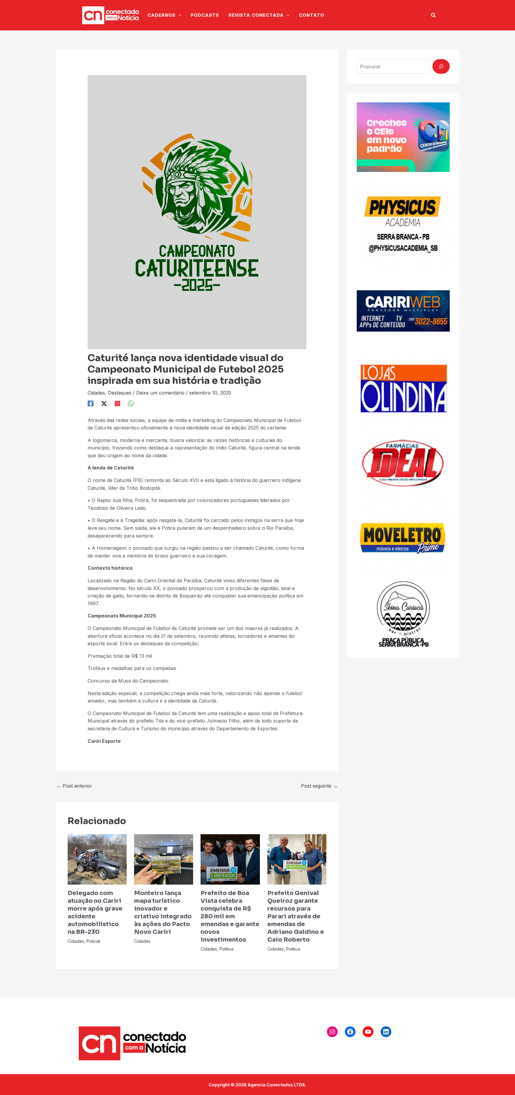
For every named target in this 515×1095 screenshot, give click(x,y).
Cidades (96, 393)
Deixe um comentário (160, 393)
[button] (395, 15)
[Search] (441, 66)
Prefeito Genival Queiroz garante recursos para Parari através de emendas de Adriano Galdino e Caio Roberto (295, 916)
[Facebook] (91, 403)
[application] (178, 15)
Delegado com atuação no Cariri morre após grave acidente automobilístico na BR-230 (95, 912)
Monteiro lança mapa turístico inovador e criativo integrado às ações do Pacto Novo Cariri (163, 912)
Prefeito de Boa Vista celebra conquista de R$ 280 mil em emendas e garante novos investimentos (230, 916)
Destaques (119, 393)
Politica (226, 948)
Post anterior (74, 786)
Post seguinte (319, 786)
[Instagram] (117, 403)
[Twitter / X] (104, 403)
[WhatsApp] (131, 403)
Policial (93, 941)
